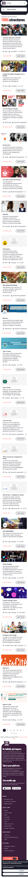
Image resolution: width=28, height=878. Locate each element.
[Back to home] (7, 744)
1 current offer (6, 513)
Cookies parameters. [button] (8, 867)
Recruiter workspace (9, 828)
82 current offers (7, 650)
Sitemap (6, 848)
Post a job (6, 819)
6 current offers (7, 333)
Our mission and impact (10, 801)
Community (7, 817)
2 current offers (7, 90)
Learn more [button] (20, 56)
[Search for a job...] (20, 3)
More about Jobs (8, 799)
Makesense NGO (8, 803)
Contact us (7, 835)
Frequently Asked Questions (11, 837)
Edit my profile (7, 826)
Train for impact (8, 812)
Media (5, 815)
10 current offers (7, 617)
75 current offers (7, 56)
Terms (5, 839)
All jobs (6, 810)
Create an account (8, 824)
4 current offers (7, 369)
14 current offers (7, 161)
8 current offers (7, 267)
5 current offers (7, 196)
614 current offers (7, 127)
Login (5, 821)
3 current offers (7, 402)
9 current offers (7, 438)
